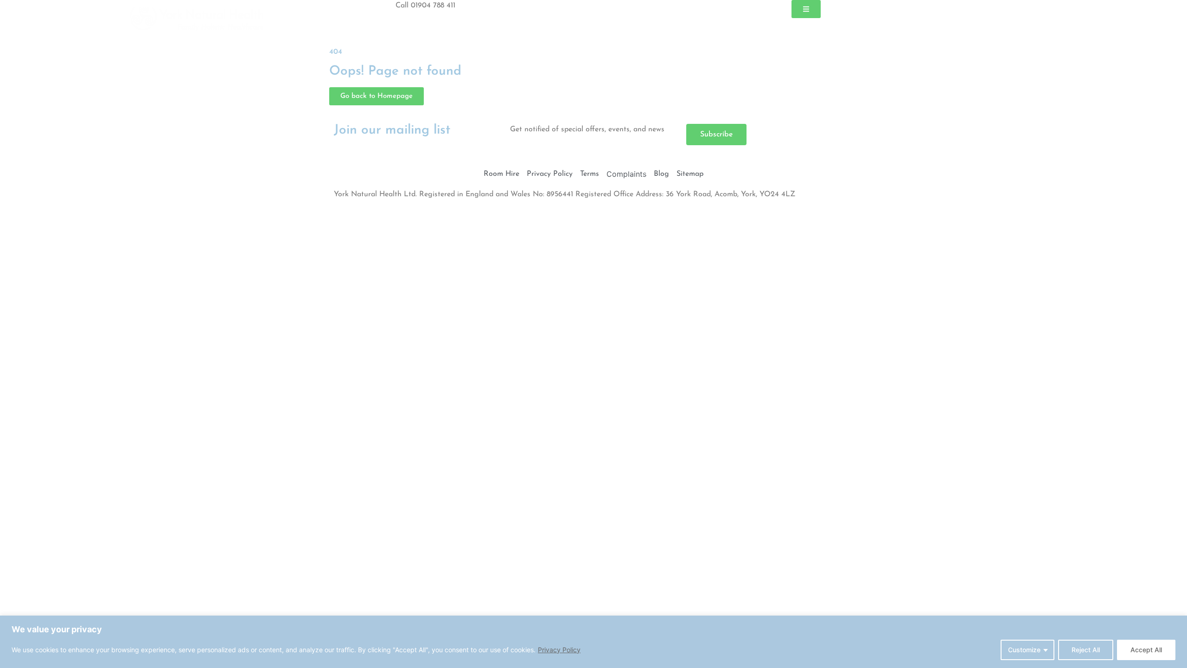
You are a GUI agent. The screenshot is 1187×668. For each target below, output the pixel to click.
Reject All (1086, 650)
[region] (593, 642)
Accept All (1146, 650)
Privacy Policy (559, 650)
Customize (1024, 650)
